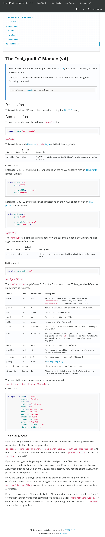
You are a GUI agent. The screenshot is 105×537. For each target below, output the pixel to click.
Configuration (12, 26)
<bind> (11, 30)
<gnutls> (11, 35)
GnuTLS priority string (54, 361)
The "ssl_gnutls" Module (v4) (19, 17)
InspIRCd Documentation (18, 3)
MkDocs (63, 533)
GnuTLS (60, 68)
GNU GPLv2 (70, 530)
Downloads (56, 3)
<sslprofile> (13, 39)
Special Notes (12, 44)
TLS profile (91, 169)
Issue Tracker (70, 3)
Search (80, 9)
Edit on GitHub (96, 9)
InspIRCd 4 (41, 3)
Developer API (85, 3)
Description (11, 22)
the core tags (38, 144)
